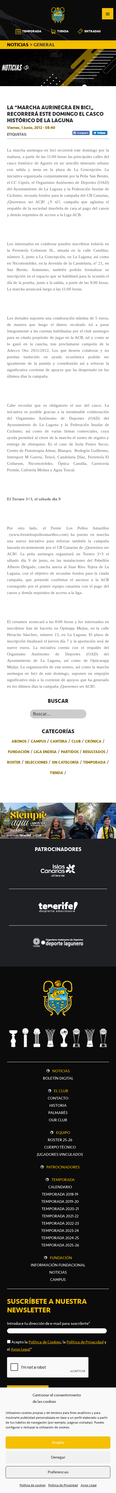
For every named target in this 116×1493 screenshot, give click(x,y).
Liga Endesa (45, 752)
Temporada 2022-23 (60, 1223)
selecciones (36, 762)
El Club (61, 1091)
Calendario (60, 1187)
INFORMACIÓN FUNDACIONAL (58, 1265)
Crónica (93, 741)
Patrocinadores (63, 1167)
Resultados (94, 752)
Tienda (56, 773)
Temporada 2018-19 (60, 1194)
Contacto (58, 1098)
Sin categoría (65, 762)
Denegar (58, 1457)
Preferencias (58, 1472)
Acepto (58, 1442)
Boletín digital (58, 1078)
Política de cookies (33, 1485)
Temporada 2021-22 (60, 1216)
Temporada (94, 762)
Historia (58, 1105)
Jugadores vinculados (60, 1154)
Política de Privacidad (63, 1485)
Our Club (58, 1120)
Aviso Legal (89, 1485)
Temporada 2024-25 (60, 1238)
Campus (38, 741)
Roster (14, 762)
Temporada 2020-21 (60, 1209)
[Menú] (107, 13)
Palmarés (58, 1112)
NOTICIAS (18, 44)
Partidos (70, 752)
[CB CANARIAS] (58, 4)
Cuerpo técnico (60, 1147)
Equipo (63, 1132)
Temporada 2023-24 (60, 1230)
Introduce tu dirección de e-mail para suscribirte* (48, 1323)
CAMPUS (58, 1279)
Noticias (61, 1071)
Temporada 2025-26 (60, 1245)
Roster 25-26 (60, 1140)
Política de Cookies (45, 1342)
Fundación (18, 752)
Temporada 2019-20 (60, 1201)
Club (76, 741)
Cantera (58, 741)
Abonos (19, 741)
